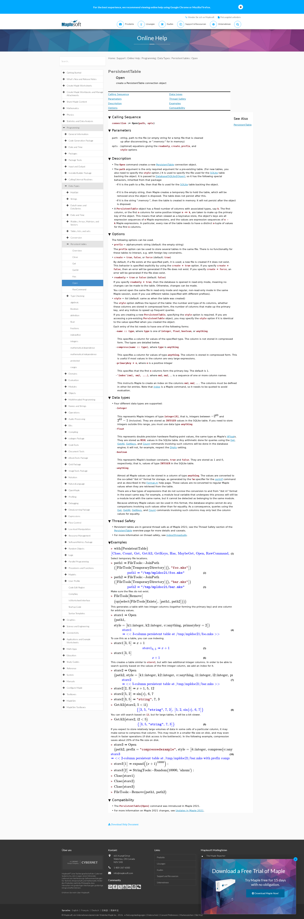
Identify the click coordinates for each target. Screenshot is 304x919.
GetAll (75, 270)
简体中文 (115, 910)
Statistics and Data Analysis (80, 121)
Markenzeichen (186, 915)
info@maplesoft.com (123, 873)
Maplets (72, 574)
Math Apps (72, 649)
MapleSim (71, 700)
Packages (73, 153)
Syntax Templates (77, 613)
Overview (77, 250)
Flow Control (75, 522)
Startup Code (75, 607)
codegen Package (76, 438)
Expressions (74, 516)
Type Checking (77, 296)
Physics (70, 114)
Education (71, 655)
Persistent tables (78, 244)
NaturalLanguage (77, 483)
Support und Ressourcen (167, 876)
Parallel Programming (79, 561)
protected (75, 360)
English (75, 910)
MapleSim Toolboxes (76, 707)
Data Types (74, 186)
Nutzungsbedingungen (135, 915)
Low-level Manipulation (80, 529)
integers (74, 341)
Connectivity (73, 632)
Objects (72, 393)
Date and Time (75, 147)
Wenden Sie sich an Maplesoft (201, 17)
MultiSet (74, 192)
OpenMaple (74, 490)
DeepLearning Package (79, 509)
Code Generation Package (81, 140)
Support (121, 58)
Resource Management (80, 535)
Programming (73, 127)
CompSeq (73, 594)
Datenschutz (152, 915)
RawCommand (79, 289)
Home (111, 58)
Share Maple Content (77, 101)
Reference (71, 668)
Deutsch (95, 910)
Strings (73, 199)
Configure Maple (74, 687)
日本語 (105, 910)
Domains (73, 373)
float (72, 321)
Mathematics (73, 108)
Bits (70, 425)
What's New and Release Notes (82, 79)
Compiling (73, 432)
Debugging (73, 503)
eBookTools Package (78, 457)
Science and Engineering (78, 626)
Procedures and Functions (81, 568)
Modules (73, 386)
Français (85, 910)
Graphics (71, 619)
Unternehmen (163, 882)
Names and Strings (77, 406)
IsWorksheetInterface (79, 600)
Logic (71, 555)
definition (74, 315)
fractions (74, 328)
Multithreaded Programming (82, 399)
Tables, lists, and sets (80, 231)
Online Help (133, 58)
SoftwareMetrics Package (80, 542)
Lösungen (161, 863)
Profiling (72, 496)
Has (74, 276)
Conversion (76, 237)
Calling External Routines (80, 179)
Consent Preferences (169, 915)
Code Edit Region (77, 587)
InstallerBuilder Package (80, 173)
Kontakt (112, 850)
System (70, 674)
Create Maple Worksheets (79, 85)
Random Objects (76, 548)
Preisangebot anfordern (230, 17)
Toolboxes (71, 694)
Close (75, 257)
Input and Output (77, 166)
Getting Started (74, 72)
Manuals (71, 681)
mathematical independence (83, 354)
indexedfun (75, 334)
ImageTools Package (78, 470)
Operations (74, 412)
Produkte (161, 857)
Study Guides (73, 661)
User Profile (74, 581)
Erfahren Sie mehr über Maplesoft (75, 892)
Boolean (74, 308)
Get (74, 263)
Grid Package (75, 464)
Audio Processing (77, 419)
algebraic (74, 302)
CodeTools (74, 445)
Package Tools (75, 160)
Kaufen (160, 870)
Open (75, 283)
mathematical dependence (82, 347)
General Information (78, 134)
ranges (73, 367)
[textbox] (214, 416)
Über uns (67, 850)
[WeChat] (139, 887)
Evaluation (74, 380)
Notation (73, 477)
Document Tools (76, 451)
